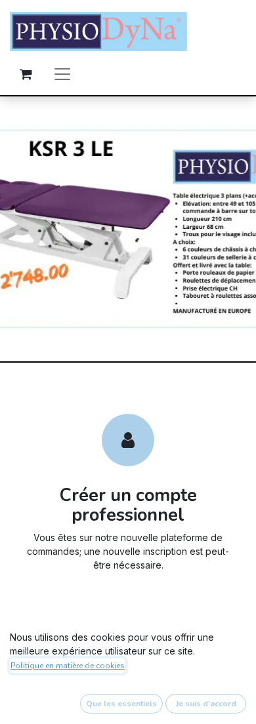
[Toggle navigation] (62, 74)
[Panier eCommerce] (25, 74)
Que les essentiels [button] (121, 703)
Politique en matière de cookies (68, 665)
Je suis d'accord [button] (206, 703)
